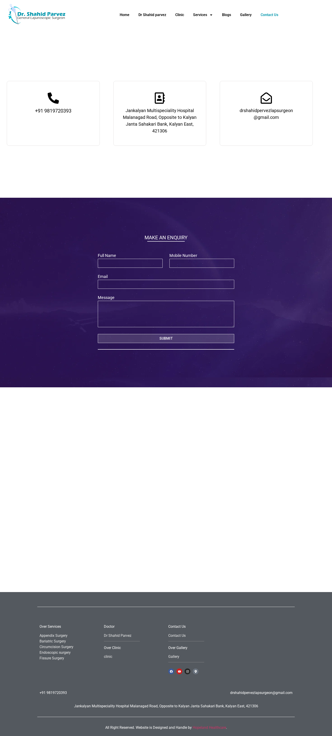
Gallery (246, 15)
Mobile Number (183, 256)
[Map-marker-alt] (196, 671)
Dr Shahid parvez (152, 15)
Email (103, 277)
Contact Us (269, 15)
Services (200, 15)
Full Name (107, 256)
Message (106, 298)
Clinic (179, 15)
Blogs (226, 15)
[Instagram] (187, 671)
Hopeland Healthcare (209, 727)
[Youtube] (179, 671)
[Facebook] (171, 671)
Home (124, 15)
